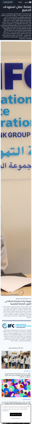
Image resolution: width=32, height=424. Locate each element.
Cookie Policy (5, 410)
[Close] (29, 406)
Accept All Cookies (16, 414)
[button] (7, 2)
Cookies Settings (15, 418)
